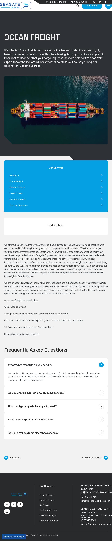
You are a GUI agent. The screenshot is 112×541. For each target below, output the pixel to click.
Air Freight (45, 505)
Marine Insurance (48, 510)
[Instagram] (94, 2)
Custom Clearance (49, 520)
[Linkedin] (100, 2)
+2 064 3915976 (58, 2)
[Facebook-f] (105, 2)
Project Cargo (47, 494)
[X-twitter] (14, 504)
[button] (77, 5)
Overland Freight (48, 515)
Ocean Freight (47, 500)
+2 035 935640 (79, 2)
